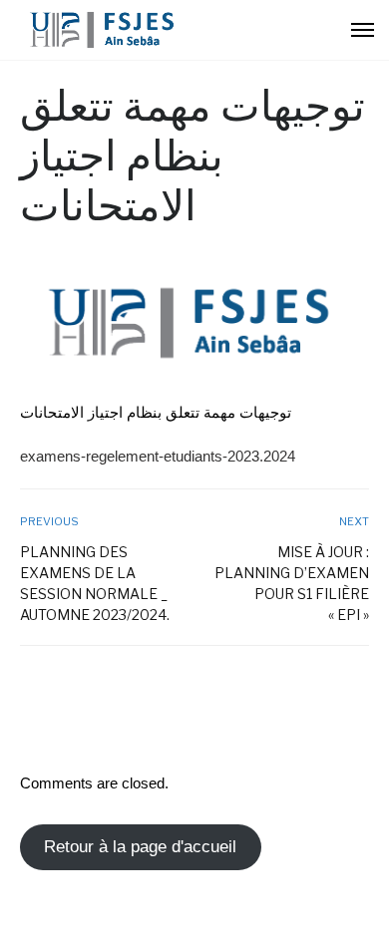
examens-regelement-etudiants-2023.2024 (157, 456)
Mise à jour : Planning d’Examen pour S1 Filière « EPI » (291, 583)
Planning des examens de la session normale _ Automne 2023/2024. (95, 583)
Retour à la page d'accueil (140, 846)
